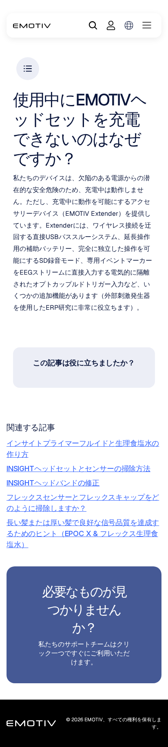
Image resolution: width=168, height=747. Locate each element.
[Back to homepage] (32, 25)
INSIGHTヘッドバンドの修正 (53, 483)
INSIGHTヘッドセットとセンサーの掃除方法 (78, 468)
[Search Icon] (93, 25)
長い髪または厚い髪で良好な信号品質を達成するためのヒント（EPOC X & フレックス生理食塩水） (83, 533)
